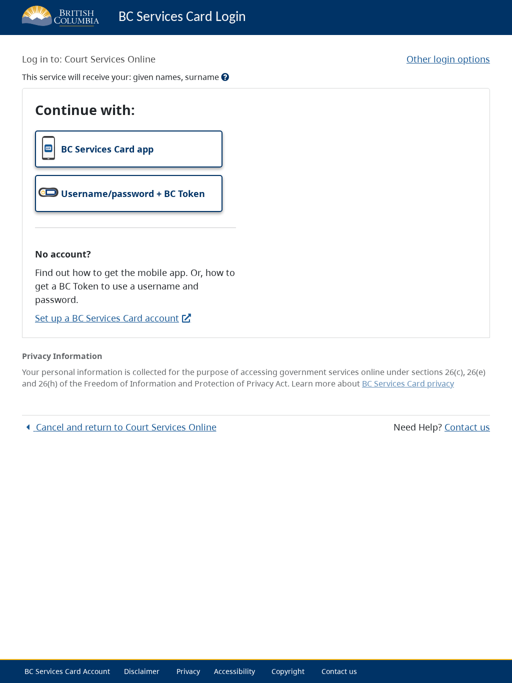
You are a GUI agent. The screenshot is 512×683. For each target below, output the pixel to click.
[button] (128, 149)
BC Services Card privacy (408, 383)
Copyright (288, 671)
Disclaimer (142, 671)
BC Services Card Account (67, 671)
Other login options (448, 59)
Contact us (467, 427)
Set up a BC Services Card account (107, 318)
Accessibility (234, 671)
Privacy (188, 671)
